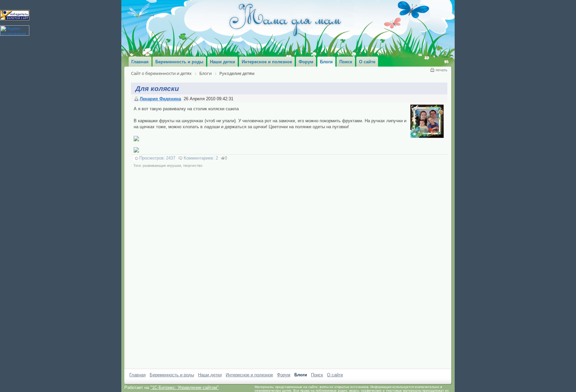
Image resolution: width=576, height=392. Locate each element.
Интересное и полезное (249, 374)
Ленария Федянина (160, 98)
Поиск (317, 374)
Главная (137, 374)
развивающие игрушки (162, 166)
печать (441, 70)
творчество (192, 166)
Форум (283, 374)
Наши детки (210, 374)
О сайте (335, 374)
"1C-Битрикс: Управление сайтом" (184, 387)
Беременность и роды (172, 374)
